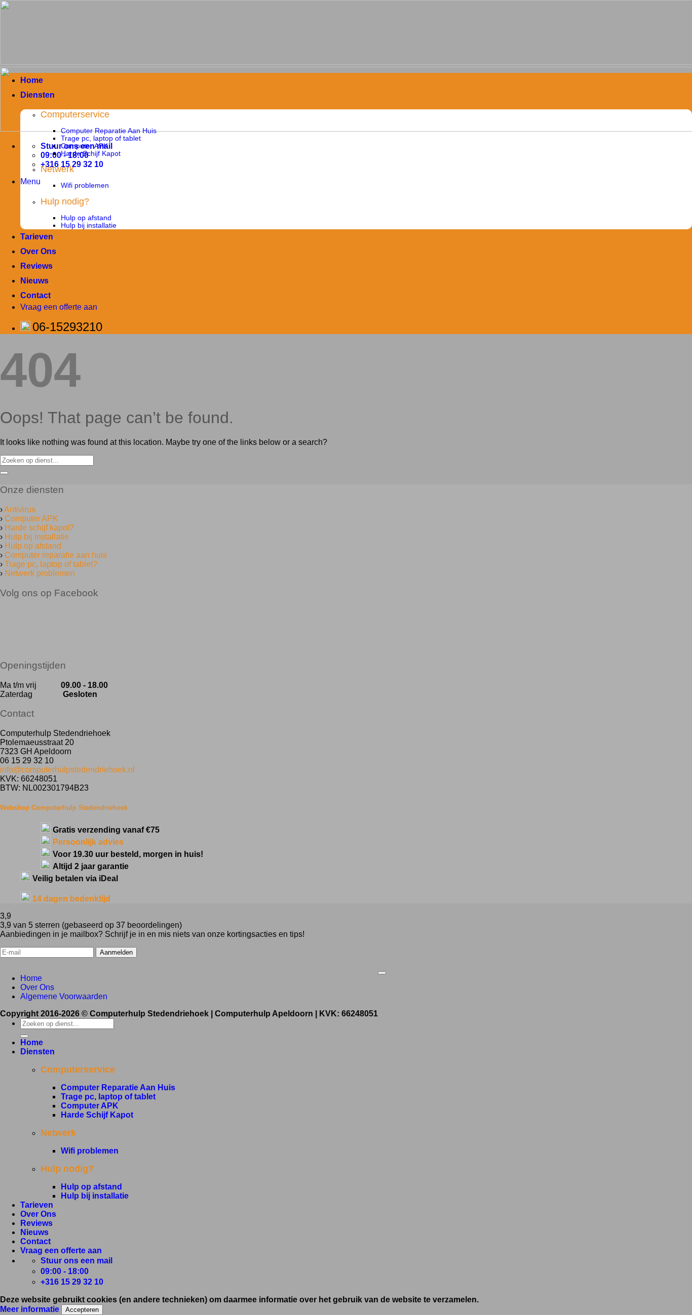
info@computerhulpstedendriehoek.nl (67, 769)
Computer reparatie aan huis (56, 555)
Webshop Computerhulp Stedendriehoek (64, 807)
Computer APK (84, 146)
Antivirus (19, 509)
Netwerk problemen (40, 573)
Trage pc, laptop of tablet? (51, 564)
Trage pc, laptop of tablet (101, 138)
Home (32, 80)
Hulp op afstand (86, 218)
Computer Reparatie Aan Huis (109, 131)
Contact (36, 295)
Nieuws (35, 280)
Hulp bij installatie (89, 225)
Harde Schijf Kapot (91, 153)
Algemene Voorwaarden (63, 996)
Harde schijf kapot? (39, 527)
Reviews (37, 266)
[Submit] (4, 472)
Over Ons (39, 251)
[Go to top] (382, 972)
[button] (30, 181)
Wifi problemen (85, 185)
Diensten (38, 95)
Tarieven (37, 236)
